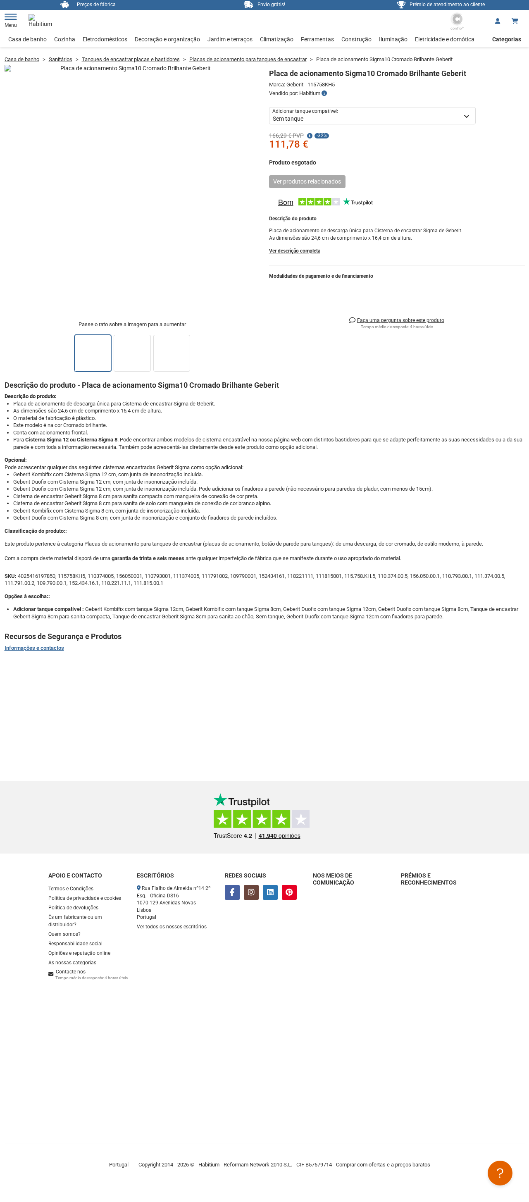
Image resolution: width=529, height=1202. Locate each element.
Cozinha (64, 39)
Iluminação (393, 39)
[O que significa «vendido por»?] (324, 93)
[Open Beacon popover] (500, 1173)
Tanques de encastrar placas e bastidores (131, 59)
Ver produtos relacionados (307, 181)
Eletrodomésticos (105, 39)
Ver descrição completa (294, 251)
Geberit (294, 84)
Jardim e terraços (230, 39)
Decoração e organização (167, 39)
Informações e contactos (34, 648)
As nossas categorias (72, 963)
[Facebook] (232, 892)
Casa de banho (27, 39)
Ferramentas (317, 39)
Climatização (276, 39)
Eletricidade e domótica (444, 39)
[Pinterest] (289, 892)
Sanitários (60, 59)
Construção (356, 39)
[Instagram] (251, 892)
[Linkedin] (270, 892)
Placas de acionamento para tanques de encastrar (248, 59)
